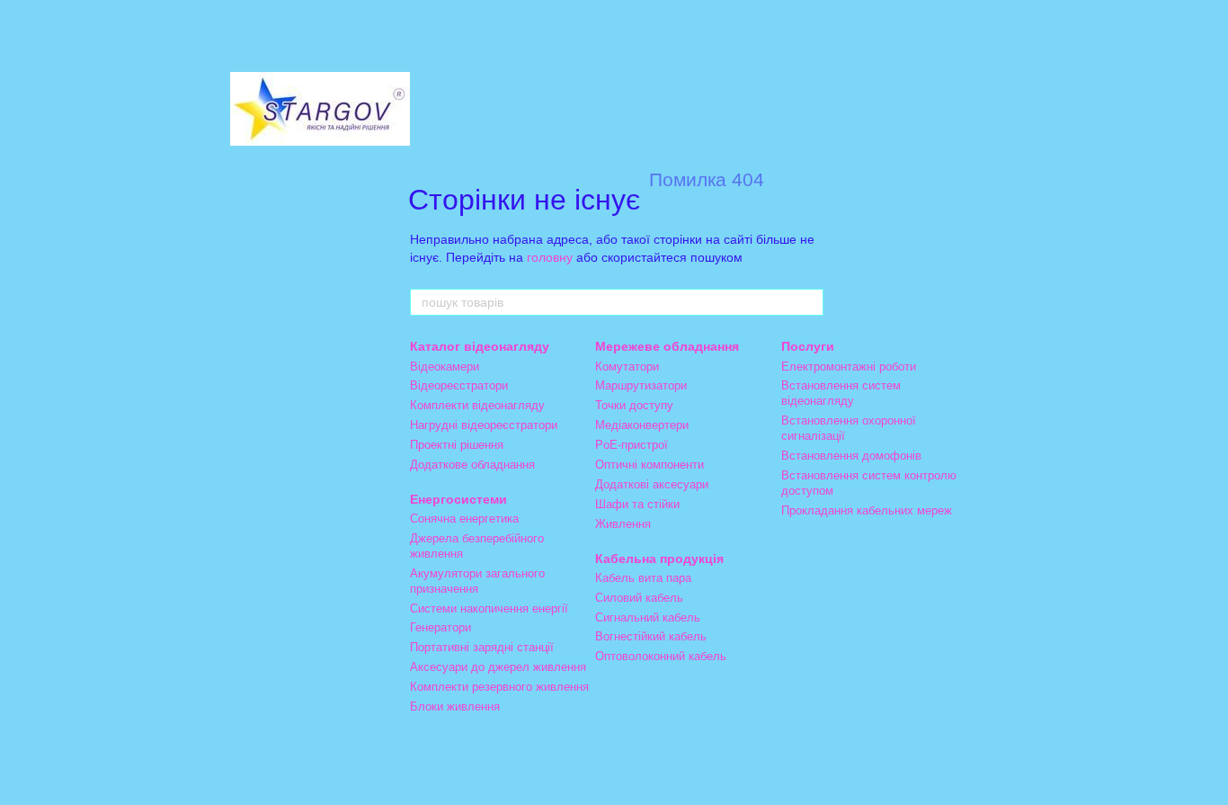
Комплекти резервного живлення (499, 686)
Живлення (623, 524)
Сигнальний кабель (647, 617)
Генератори (440, 627)
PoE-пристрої (631, 445)
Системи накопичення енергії (489, 608)
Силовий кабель (639, 597)
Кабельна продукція (659, 558)
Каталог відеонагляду (479, 346)
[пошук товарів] (809, 302)
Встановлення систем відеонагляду (841, 393)
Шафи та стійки (637, 504)
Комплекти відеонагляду (477, 405)
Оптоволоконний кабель (660, 656)
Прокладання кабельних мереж (866, 510)
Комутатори (627, 366)
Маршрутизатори (641, 385)
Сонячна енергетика (464, 518)
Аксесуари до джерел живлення (498, 667)
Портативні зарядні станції (482, 647)
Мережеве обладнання (667, 346)
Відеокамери (444, 366)
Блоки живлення (455, 706)
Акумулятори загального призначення (477, 581)
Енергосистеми (458, 499)
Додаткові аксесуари (651, 484)
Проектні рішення (456, 445)
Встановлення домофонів (851, 455)
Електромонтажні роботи (848, 366)
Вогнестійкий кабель (651, 636)
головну (550, 257)
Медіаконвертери (642, 425)
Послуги (807, 346)
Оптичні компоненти (649, 464)
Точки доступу (634, 405)
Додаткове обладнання (472, 464)
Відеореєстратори (459, 385)
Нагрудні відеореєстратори (483, 425)
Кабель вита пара (643, 578)
